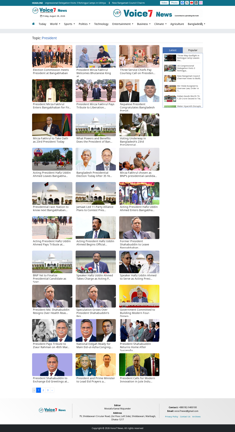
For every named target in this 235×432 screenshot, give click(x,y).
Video (164, 2)
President (49, 38)
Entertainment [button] (121, 24)
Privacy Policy (171, 416)
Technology (101, 24)
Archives (196, 416)
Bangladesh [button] (195, 24)
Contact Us (185, 416)
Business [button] (143, 24)
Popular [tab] (192, 50)
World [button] (54, 24)
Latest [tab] (173, 50)
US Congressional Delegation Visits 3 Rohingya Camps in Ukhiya (55, 2)
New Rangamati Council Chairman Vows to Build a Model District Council (131, 2)
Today (42, 24)
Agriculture (177, 24)
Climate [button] (159, 24)
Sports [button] (68, 24)
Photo (174, 2)
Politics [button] (83, 24)
